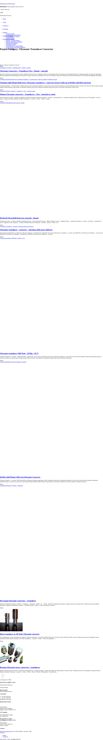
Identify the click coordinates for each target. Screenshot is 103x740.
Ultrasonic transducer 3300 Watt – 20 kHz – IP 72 (19, 353)
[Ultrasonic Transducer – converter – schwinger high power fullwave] (17, 226)
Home (1, 65)
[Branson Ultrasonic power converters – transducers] (11, 664)
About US (5, 736)
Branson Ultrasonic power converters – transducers (20, 667)
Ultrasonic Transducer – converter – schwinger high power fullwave (26, 230)
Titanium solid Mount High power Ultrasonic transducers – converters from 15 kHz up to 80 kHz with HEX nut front (45, 83)
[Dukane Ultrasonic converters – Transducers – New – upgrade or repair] (17, 91)
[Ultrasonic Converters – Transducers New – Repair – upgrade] (15, 67)
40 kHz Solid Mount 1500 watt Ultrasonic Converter (20, 477)
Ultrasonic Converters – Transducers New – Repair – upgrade (24, 71)
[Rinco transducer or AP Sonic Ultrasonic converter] (11, 630)
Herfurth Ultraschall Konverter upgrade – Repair (19, 218)
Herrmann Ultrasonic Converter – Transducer (18, 601)
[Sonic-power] (7, 3)
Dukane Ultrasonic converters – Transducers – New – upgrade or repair (27, 94)
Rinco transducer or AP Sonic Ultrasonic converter (20, 634)
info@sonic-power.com (5, 731)
